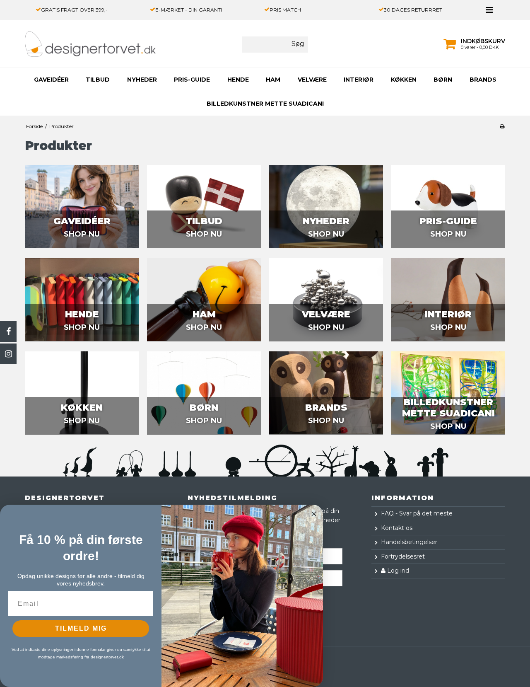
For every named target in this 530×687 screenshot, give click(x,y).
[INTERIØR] (448, 299)
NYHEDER (142, 79)
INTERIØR (358, 79)
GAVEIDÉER (51, 79)
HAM (273, 79)
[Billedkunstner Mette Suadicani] (448, 392)
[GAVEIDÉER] (82, 206)
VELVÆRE (312, 79)
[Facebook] (8, 331)
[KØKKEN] (82, 392)
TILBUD (98, 79)
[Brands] (326, 392)
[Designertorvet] (71, 44)
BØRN (443, 79)
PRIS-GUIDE (192, 79)
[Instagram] (8, 354)
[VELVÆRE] (326, 299)
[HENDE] (82, 299)
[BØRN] (204, 392)
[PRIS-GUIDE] (448, 206)
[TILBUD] (204, 206)
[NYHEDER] (326, 206)
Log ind (397, 570)
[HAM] (204, 299)
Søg (298, 44)
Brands (483, 79)
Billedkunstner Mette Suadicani (265, 103)
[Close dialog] (314, 514)
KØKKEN (404, 79)
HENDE (238, 79)
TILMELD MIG (81, 628)
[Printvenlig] (502, 126)
